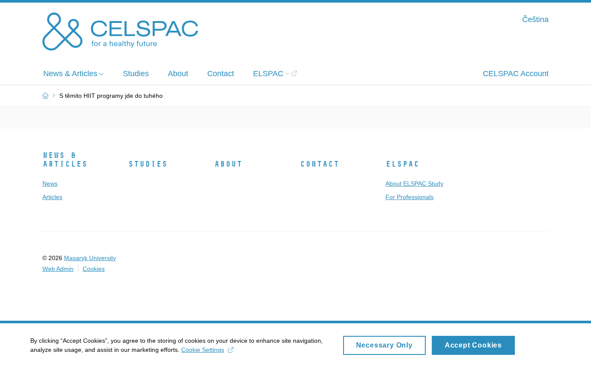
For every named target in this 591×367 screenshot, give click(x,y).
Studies (147, 164)
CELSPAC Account (516, 73)
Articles (52, 196)
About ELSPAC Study (414, 183)
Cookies (94, 268)
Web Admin (58, 268)
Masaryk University (90, 257)
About (228, 164)
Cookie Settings (202, 349)
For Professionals (409, 196)
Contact (319, 164)
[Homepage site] (120, 31)
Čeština (535, 19)
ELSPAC (402, 164)
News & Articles (64, 160)
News (50, 183)
